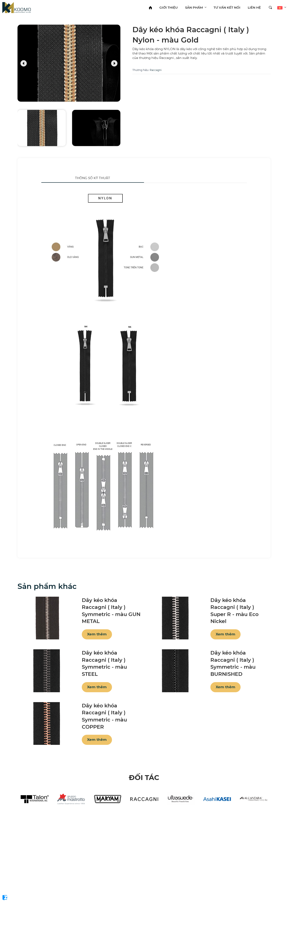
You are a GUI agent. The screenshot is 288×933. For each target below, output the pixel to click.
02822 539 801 (18, 872)
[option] (34, 799)
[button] (23, 63)
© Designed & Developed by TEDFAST (26, 890)
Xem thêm (97, 634)
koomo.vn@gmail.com (25, 879)
